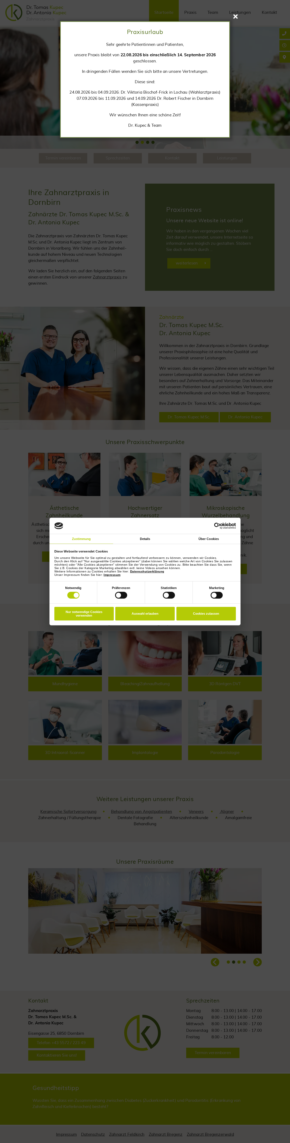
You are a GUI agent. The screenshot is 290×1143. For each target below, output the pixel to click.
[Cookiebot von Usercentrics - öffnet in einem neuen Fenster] (217, 526)
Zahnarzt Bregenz (166, 1135)
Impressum (112, 574)
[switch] (121, 595)
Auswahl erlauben (145, 613)
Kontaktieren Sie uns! (57, 1055)
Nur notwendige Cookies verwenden (84, 613)
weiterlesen (187, 263)
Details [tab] (145, 539)
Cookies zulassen (206, 613)
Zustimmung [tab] (81, 539)
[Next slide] (257, 962)
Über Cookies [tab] (208, 539)
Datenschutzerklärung (147, 571)
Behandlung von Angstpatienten (141, 812)
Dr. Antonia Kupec (245, 417)
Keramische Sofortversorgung (68, 812)
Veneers (196, 812)
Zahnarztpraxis (107, 277)
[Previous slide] (215, 962)
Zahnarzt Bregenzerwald (210, 1135)
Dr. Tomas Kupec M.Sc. (189, 417)
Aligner (226, 812)
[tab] (137, 142)
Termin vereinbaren (213, 1053)
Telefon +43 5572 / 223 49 (61, 1043)
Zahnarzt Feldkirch (126, 1135)
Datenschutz (93, 1135)
